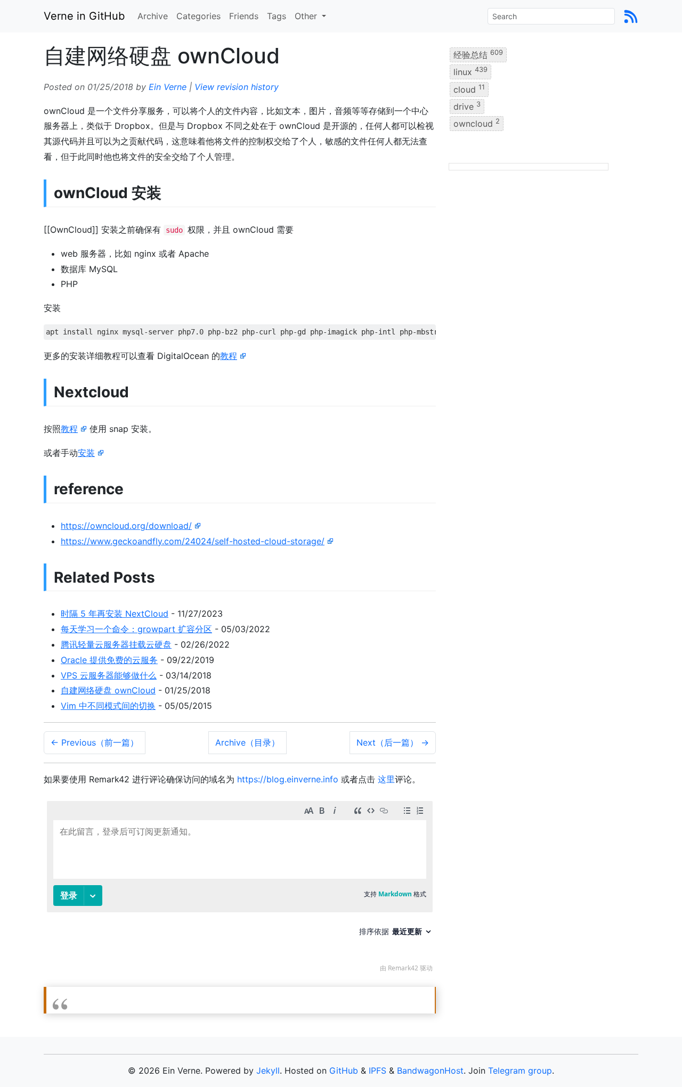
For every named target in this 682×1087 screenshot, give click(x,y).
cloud (469, 88)
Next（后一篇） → (392, 742)
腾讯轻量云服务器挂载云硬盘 (116, 644)
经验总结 (478, 54)
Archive (152, 16)
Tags (276, 16)
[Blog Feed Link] (630, 16)
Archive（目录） (247, 742)
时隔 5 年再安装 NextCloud (114, 613)
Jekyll (268, 1070)
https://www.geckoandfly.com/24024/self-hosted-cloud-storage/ (192, 541)
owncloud (476, 123)
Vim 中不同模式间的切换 (108, 705)
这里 (386, 779)
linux (470, 71)
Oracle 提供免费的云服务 (109, 660)
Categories (198, 16)
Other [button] (307, 16)
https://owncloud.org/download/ (126, 525)
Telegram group (520, 1070)
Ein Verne (167, 86)
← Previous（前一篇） (95, 742)
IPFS (377, 1070)
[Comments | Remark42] (240, 889)
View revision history (236, 86)
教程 (228, 355)
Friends (243, 16)
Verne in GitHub (84, 16)
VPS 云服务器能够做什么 (109, 675)
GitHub (343, 1070)
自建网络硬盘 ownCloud (108, 690)
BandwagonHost (430, 1070)
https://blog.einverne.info (287, 779)
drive (467, 106)
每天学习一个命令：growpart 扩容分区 (136, 629)
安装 (86, 452)
